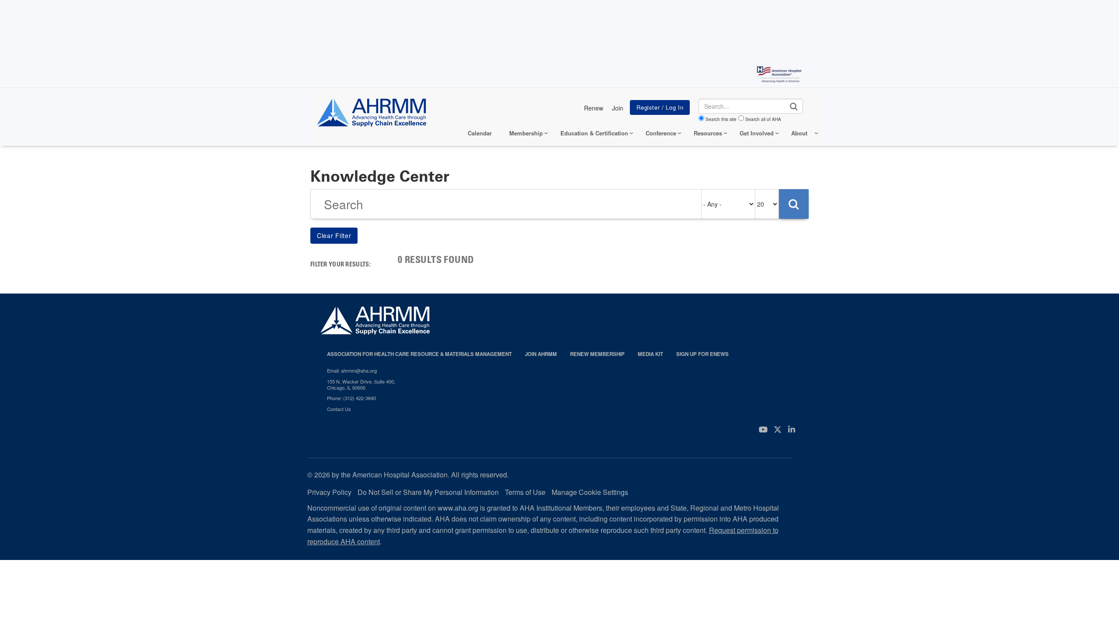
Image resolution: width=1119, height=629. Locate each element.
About (799, 133)
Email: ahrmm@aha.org (352, 370)
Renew (593, 108)
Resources (708, 133)
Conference (661, 133)
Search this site (721, 119)
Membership (526, 133)
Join (617, 108)
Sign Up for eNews (702, 354)
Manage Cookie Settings (590, 492)
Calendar (480, 133)
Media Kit (650, 354)
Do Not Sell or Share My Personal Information (428, 492)
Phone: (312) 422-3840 (351, 398)
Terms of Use (525, 492)
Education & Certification (594, 133)
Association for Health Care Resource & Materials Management (419, 354)
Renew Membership (597, 354)
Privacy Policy (329, 492)
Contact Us (339, 409)
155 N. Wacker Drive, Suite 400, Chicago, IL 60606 (361, 384)
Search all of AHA (763, 119)
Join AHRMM (541, 354)
